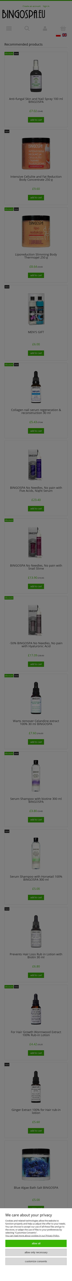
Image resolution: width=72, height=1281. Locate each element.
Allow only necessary (36, 1252)
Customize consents (36, 1261)
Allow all (36, 1243)
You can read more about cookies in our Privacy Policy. (32, 1235)
